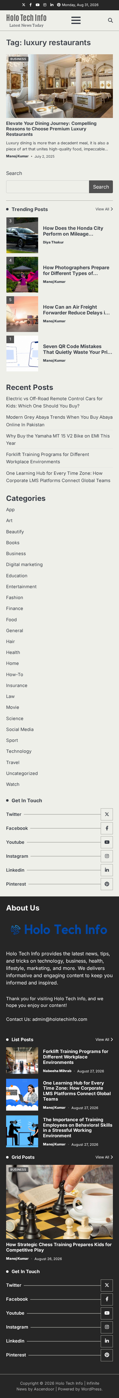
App (10, 509)
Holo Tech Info (26, 17)
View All (102, 209)
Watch (13, 784)
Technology (18, 751)
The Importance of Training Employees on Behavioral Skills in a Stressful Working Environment (77, 1127)
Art (9, 520)
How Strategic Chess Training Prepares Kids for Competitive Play (59, 1247)
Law (10, 696)
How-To (14, 674)
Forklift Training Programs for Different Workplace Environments (75, 1057)
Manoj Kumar (17, 156)
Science (14, 718)
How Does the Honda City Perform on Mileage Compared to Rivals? (73, 234)
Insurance (16, 685)
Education (16, 575)
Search (14, 173)
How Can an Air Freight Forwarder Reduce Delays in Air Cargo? (75, 312)
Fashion (14, 597)
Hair (10, 641)
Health (13, 652)
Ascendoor (44, 1389)
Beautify (15, 532)
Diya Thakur (53, 242)
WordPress (91, 1389)
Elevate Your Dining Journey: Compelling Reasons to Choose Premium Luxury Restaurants (51, 129)
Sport (12, 740)
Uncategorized (22, 773)
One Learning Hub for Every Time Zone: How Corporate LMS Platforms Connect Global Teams (77, 1091)
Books (13, 542)
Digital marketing (24, 564)
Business (18, 59)
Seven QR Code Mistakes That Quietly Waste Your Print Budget (77, 352)
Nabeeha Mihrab (57, 1071)
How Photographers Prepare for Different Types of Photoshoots (76, 273)
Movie (12, 707)
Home (12, 663)
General (14, 630)
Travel (13, 762)
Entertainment (21, 586)
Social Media (20, 729)
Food (11, 619)
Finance (14, 608)
